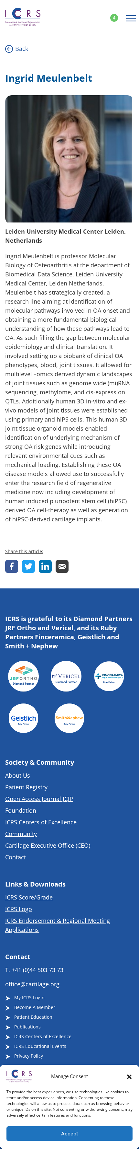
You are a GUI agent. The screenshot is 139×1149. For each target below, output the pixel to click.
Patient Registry (26, 787)
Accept (69, 1134)
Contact (15, 857)
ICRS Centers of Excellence (41, 822)
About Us (17, 775)
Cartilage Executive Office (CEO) (47, 845)
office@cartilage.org (32, 984)
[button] (129, 1076)
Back (21, 48)
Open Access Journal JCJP (39, 799)
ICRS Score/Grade (29, 897)
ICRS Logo (18, 909)
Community (21, 834)
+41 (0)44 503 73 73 (37, 970)
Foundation (20, 810)
